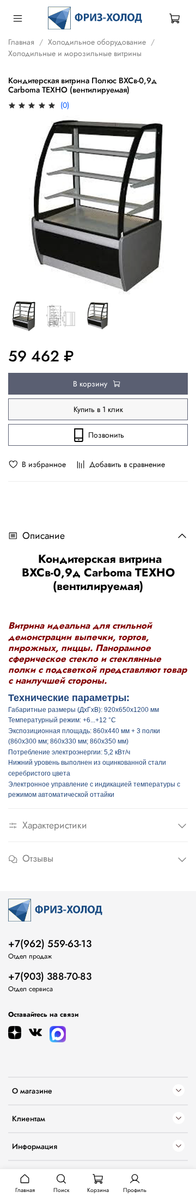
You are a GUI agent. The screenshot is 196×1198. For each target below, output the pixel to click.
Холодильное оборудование (97, 41)
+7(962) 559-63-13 (49, 944)
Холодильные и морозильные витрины (75, 53)
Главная (21, 41)
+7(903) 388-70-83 (49, 976)
